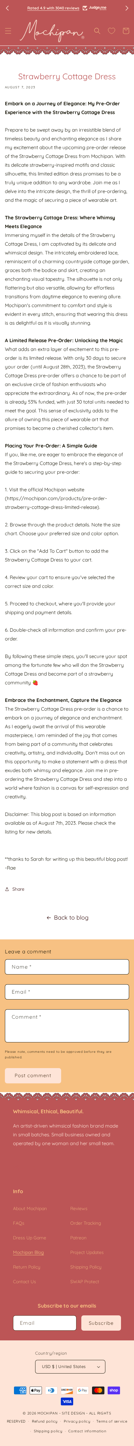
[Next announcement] (127, 8)
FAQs (18, 1223)
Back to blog (71, 917)
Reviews (78, 1208)
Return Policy (26, 1267)
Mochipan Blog (28, 1252)
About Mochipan (30, 1208)
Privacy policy (77, 1421)
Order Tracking (85, 1223)
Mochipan (47, 1413)
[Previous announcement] (7, 8)
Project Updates (87, 1252)
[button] (8, 31)
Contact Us (24, 1282)
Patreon (78, 1238)
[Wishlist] (111, 31)
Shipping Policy (85, 1267)
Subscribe (101, 1323)
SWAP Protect (84, 1282)
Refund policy (45, 1421)
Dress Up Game (29, 1238)
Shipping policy (48, 1431)
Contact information (87, 1431)
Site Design (73, 1413)
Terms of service (111, 1421)
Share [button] (18, 889)
